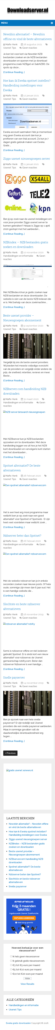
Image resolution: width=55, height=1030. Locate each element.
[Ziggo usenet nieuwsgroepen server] (27, 193)
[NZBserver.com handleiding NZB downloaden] (27, 422)
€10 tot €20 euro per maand (28, 974)
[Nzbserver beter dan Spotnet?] (27, 564)
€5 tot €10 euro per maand (27, 969)
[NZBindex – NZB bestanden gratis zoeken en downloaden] (27, 276)
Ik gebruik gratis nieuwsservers (29, 961)
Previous (11, 753)
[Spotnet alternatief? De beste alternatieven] (27, 496)
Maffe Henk (11, 44)
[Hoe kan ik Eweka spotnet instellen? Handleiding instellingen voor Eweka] (27, 116)
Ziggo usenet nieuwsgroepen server (26, 158)
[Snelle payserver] (27, 703)
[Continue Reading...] (14, 72)
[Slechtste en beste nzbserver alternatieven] (27, 634)
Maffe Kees (11, 541)
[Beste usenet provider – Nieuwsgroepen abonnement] (27, 346)
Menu (4, 23)
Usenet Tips (9, 48)
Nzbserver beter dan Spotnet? (22, 535)
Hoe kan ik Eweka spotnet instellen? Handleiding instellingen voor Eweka (26, 85)
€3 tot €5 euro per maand (26, 965)
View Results (27, 984)
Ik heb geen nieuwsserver (26, 956)
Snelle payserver (14, 677)
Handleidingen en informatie (18, 256)
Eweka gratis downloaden (18, 1023)
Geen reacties (29, 48)
